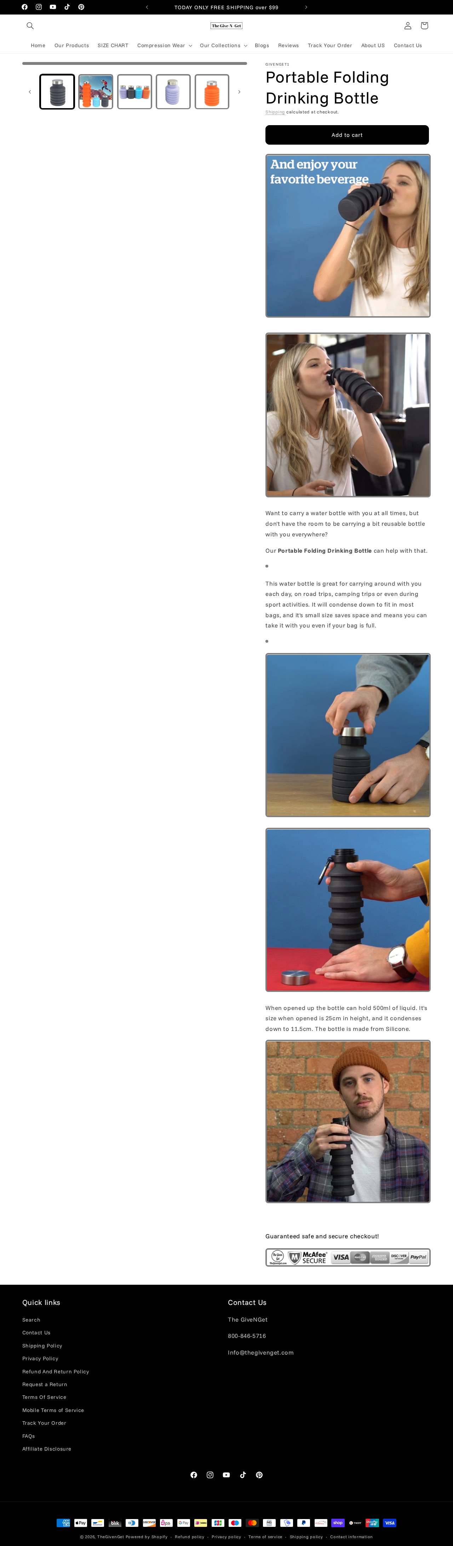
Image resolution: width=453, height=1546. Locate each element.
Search (31, 1320)
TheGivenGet (110, 1536)
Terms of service (265, 1536)
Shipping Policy (42, 1346)
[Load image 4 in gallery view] (173, 92)
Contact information (351, 1536)
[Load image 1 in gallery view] (57, 92)
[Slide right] (239, 92)
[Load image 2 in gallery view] (95, 92)
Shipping (275, 112)
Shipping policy (306, 1536)
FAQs (28, 1436)
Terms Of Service (44, 1397)
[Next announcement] (306, 7)
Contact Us (36, 1332)
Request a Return (45, 1384)
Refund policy (190, 1536)
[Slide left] (30, 92)
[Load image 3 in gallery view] (134, 92)
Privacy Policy (40, 1358)
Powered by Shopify (147, 1536)
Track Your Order (44, 1423)
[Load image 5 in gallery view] (212, 92)
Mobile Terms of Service (53, 1410)
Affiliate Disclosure (47, 1449)
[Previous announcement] (147, 7)
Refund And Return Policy (55, 1371)
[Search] (30, 25)
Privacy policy (226, 1536)
